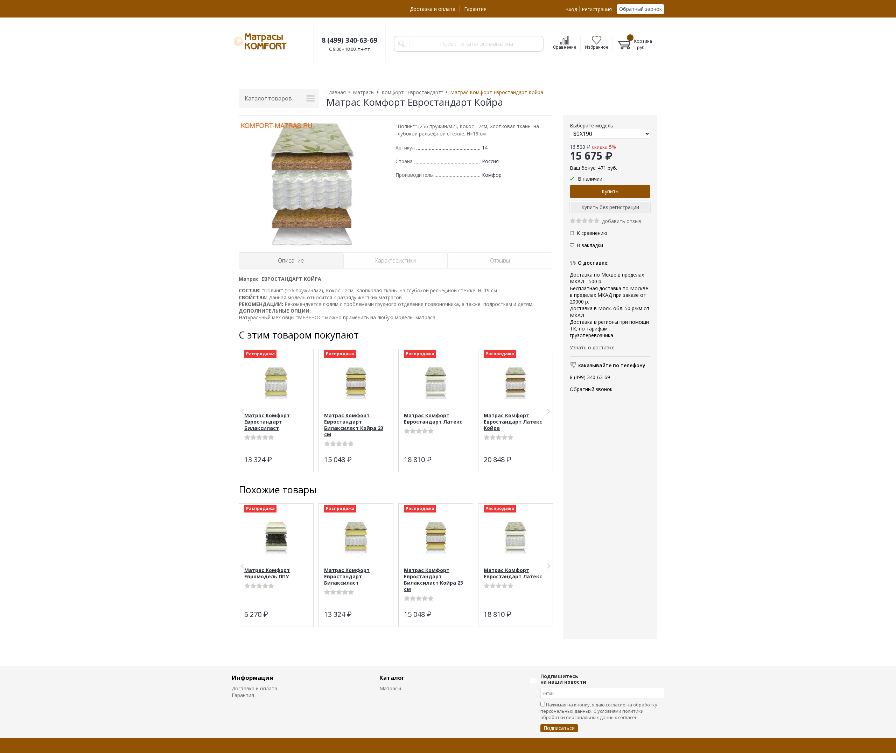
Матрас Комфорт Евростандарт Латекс (433, 418)
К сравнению (592, 233)
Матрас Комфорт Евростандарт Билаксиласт (267, 421)
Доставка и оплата (432, 9)
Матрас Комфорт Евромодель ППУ (267, 573)
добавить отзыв (621, 221)
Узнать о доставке (592, 347)
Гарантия (475, 9)
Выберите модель (591, 125)
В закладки (590, 245)
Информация (252, 678)
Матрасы (390, 688)
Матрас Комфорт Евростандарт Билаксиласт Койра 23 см (353, 425)
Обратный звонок (640, 9)
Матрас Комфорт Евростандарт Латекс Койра (513, 421)
